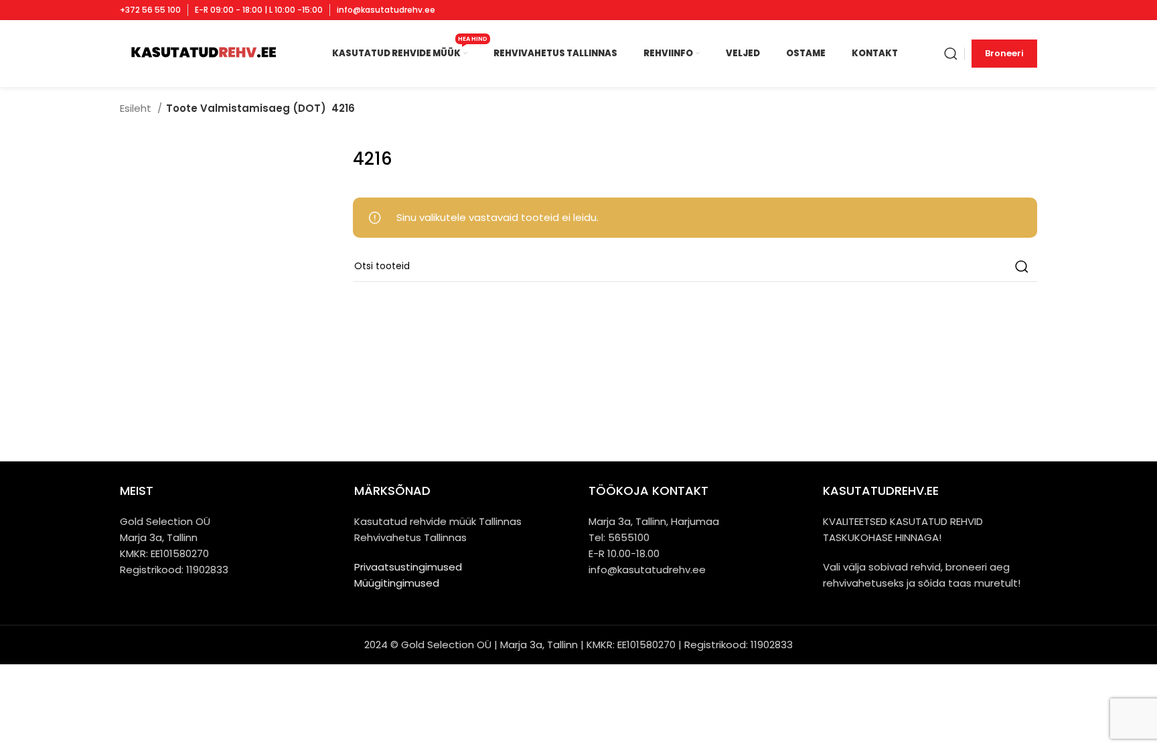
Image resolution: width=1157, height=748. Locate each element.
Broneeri (1004, 53)
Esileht (137, 108)
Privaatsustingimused (408, 567)
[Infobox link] (150, 10)
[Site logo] (202, 53)
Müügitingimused (396, 583)
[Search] (950, 53)
